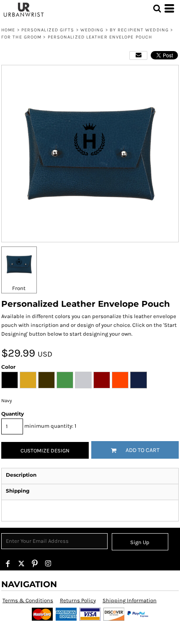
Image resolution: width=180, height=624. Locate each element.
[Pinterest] (35, 564)
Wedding (92, 30)
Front (19, 288)
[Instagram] (48, 564)
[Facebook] (8, 564)
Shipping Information (130, 600)
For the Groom (21, 37)
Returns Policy (78, 600)
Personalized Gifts (48, 30)
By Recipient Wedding (139, 30)
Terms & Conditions (28, 600)
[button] (157, 8)
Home (8, 30)
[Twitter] (21, 564)
